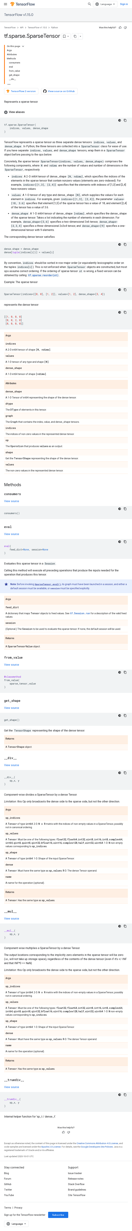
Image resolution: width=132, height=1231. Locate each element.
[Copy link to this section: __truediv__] (27, 1080)
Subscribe (58, 1214)
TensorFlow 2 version (23, 91)
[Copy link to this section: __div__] (20, 758)
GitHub (7, 1184)
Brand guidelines (77, 1189)
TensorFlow (10, 27)
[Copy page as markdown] (75, 36)
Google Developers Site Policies (97, 1146)
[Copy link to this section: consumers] (24, 494)
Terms (7, 1207)
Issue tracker (75, 1173)
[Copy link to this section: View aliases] (28, 112)
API (21, 27)
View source (11, 501)
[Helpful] (120, 27)
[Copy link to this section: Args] (14, 336)
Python (54, 27)
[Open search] (89, 4)
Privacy (18, 1207)
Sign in (124, 4)
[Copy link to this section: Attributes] (19, 383)
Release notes (76, 1178)
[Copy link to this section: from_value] (26, 658)
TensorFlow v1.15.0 (18, 15)
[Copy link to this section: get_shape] (23, 701)
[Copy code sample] (125, 120)
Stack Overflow (76, 1184)
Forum (7, 1178)
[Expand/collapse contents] (23, 46)
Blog (6, 1173)
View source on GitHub (61, 91)
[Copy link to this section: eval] (15, 527)
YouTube (9, 1195)
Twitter (8, 1189)
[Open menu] (5, 4)
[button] (66, 112)
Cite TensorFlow (76, 1195)
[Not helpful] (125, 27)
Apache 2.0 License (51, 1146)
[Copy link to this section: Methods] (24, 485)
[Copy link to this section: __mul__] (20, 912)
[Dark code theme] (119, 120)
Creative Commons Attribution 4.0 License (97, 1143)
